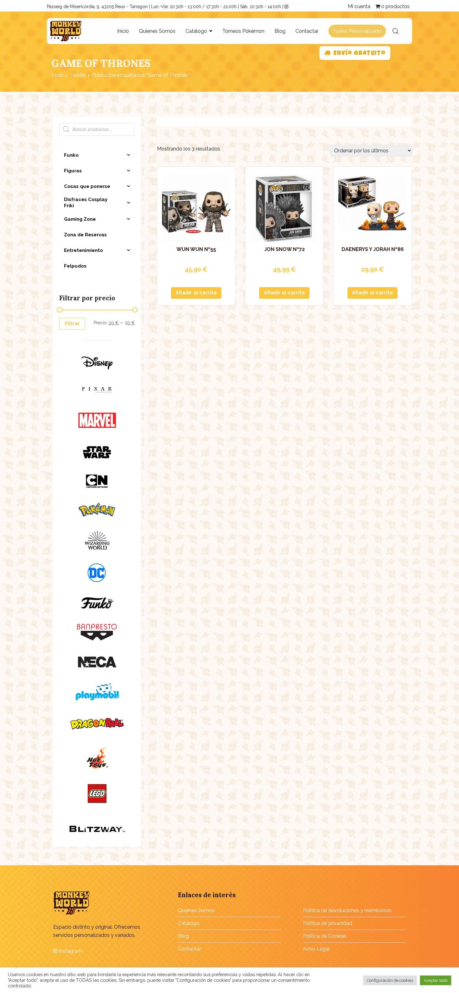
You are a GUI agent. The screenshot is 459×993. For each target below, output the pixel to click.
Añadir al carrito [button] (196, 293)
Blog (279, 31)
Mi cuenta (359, 6)
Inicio (123, 31)
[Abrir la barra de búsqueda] (395, 31)
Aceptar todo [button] (435, 980)
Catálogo (196, 31)
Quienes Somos (157, 31)
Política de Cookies (325, 936)
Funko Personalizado (357, 31)
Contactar (306, 31)
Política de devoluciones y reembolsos (347, 910)
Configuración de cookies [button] (390, 980)
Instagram (69, 951)
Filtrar (72, 324)
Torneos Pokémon (243, 31)
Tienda (78, 75)
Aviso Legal (316, 949)
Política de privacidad (327, 923)
